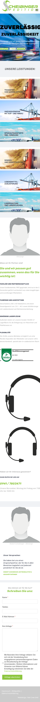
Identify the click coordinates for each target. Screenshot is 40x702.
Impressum (6, 691)
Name (5, 597)
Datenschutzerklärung (13, 671)
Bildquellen (16, 691)
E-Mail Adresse (8, 617)
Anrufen (4, 49)
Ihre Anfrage (7, 626)
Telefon (5, 607)
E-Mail (12, 49)
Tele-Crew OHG (32, 697)
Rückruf (21, 49)
